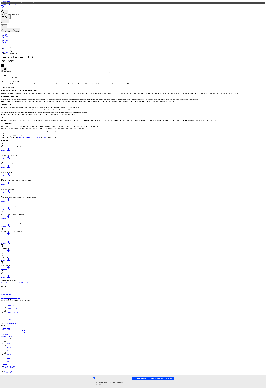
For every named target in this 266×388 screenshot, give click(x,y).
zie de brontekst (105, 72)
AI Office (5, 44)
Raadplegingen (6, 42)
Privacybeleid (6, 370)
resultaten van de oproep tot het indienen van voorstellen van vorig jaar (91, 131)
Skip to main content (5, 1)
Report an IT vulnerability (9, 366)
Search (2, 9)
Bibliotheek (5, 39)
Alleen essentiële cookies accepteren (161, 378)
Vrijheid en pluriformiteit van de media (12, 282)
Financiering (6, 40)
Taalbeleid (5, 334)
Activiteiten (5, 36)
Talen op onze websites (8, 367)
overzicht (7, 135)
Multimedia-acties (25, 282)
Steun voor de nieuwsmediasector (36, 282)
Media (2, 282)
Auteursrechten (6, 329)
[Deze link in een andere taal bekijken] (83, 73)
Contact (5, 364)
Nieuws (5, 37)
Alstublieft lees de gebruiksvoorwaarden (73, 72)
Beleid (4, 35)
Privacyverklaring (7, 328)
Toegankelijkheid (7, 372)
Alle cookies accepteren (140, 378)
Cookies (5, 368)
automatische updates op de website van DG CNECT (28, 137)
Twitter (44, 137)
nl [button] (4, 8)
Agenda (5, 41)
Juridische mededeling (8, 371)
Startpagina (5, 34)
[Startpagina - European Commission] (9, 4)
